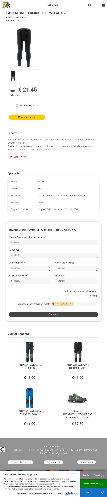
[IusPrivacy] (71, 493)
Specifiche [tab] (14, 173)
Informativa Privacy (25, 493)
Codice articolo (17, 262)
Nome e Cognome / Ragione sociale (27, 237)
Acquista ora (28, 117)
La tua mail (15, 250)
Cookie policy (86, 462)
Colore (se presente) (65, 262)
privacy (93, 291)
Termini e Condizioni (21, 462)
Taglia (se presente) (18, 275)
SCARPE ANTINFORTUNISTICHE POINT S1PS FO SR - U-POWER (78, 414)
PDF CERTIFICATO (18, 156)
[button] (24, 67)
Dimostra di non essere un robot (34, 304)
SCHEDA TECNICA (29, 105)
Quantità (60, 275)
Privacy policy (53, 462)
